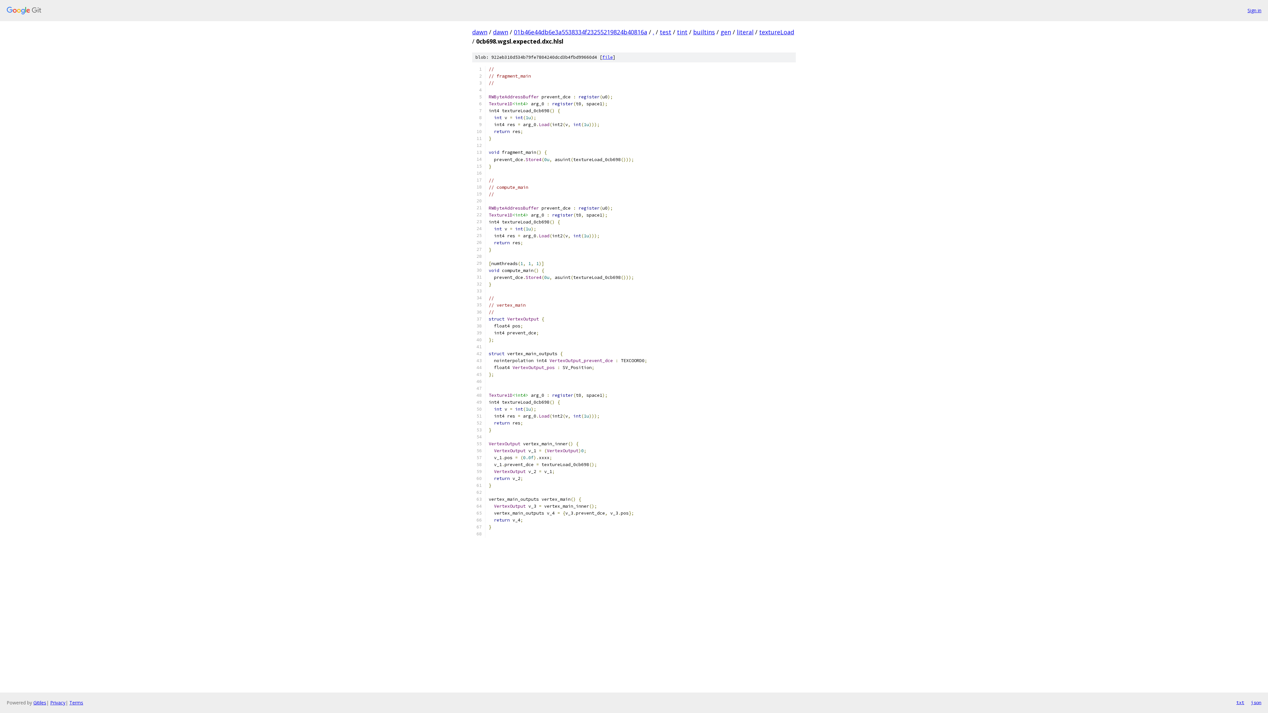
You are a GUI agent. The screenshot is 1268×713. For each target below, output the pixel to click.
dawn (479, 32)
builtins (704, 32)
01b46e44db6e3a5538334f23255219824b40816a (580, 32)
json (1256, 702)
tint (682, 32)
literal (745, 32)
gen (726, 32)
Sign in (1254, 10)
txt (1240, 702)
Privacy (57, 702)
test (665, 32)
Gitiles (39, 702)
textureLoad (776, 32)
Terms (76, 702)
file (607, 57)
